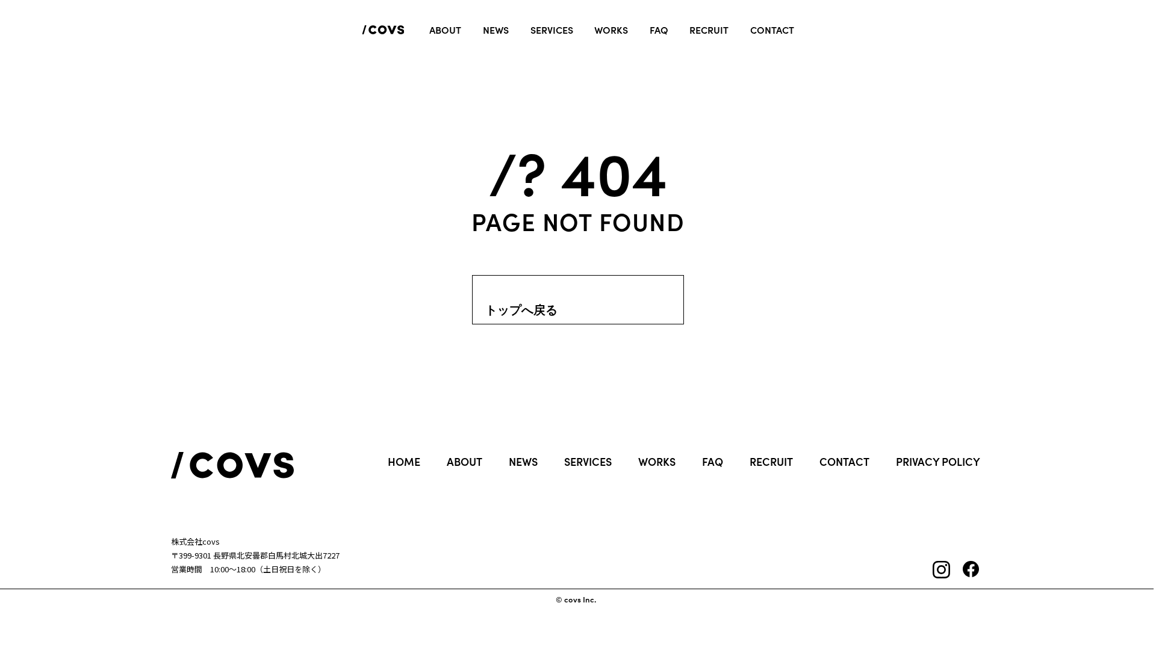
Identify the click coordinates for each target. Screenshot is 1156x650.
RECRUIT (771, 461)
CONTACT (844, 461)
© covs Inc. (576, 600)
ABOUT (464, 461)
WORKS (657, 461)
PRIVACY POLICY (938, 461)
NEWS (523, 461)
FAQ (712, 461)
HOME (404, 461)
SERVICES (588, 461)
